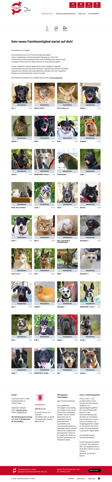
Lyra (13, 108)
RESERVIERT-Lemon (42, 174)
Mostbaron (84, 274)
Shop (97, 6)
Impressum (91, 478)
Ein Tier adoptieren (56, 78)
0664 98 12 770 (40, 408)
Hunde (47, 30)
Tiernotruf (81, 6)
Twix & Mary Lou (62, 108)
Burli (59, 141)
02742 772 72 (21, 412)
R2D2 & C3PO (39, 108)
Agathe (13, 141)
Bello (37, 141)
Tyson (37, 207)
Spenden (89, 6)
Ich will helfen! (94, 14)
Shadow (83, 373)
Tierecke (73, 6)
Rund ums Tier (48, 14)
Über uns (82, 14)
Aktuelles (71, 478)
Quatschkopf (61, 174)
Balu (13, 340)
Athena (83, 108)
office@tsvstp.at (21, 410)
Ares (36, 274)
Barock (83, 207)
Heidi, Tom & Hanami (18, 207)
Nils (59, 373)
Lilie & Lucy (16, 274)
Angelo (60, 340)
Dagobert (84, 141)
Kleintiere (65, 30)
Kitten (59, 274)
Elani (36, 241)
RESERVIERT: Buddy (42, 373)
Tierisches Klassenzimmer (66, 14)
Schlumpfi (60, 307)
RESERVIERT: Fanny (88, 307)
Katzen (56, 30)
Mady (14, 373)
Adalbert (37, 307)
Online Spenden (94, 470)
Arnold (14, 174)
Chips (83, 174)
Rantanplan (85, 241)
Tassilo (83, 340)
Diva (13, 307)
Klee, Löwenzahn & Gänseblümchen (63, 241)
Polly (37, 340)
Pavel (14, 241)
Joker (60, 207)
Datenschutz (81, 478)
